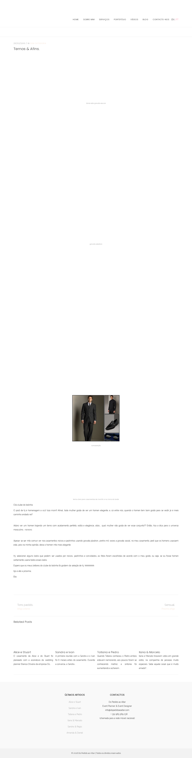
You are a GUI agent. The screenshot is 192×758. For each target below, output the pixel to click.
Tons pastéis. (25, 604)
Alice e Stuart (75, 702)
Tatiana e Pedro (75, 714)
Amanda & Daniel (75, 733)
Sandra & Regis (75, 726)
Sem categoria (38, 43)
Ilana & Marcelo (75, 720)
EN (172, 19)
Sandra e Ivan (75, 708)
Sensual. (170, 604)
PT (177, 19)
